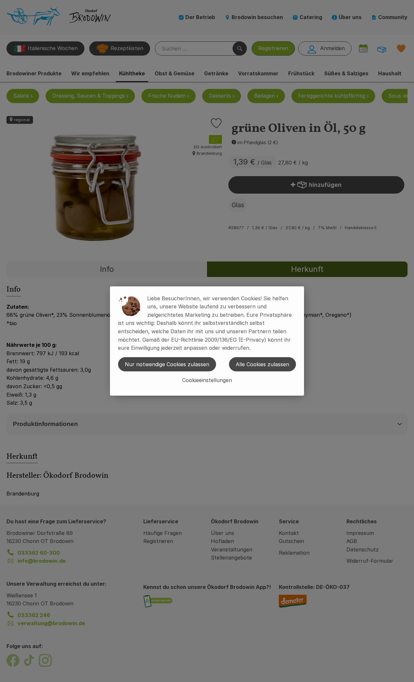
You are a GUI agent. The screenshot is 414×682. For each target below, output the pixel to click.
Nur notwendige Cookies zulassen (167, 364)
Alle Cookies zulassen (262, 364)
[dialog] (207, 341)
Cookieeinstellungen (207, 380)
